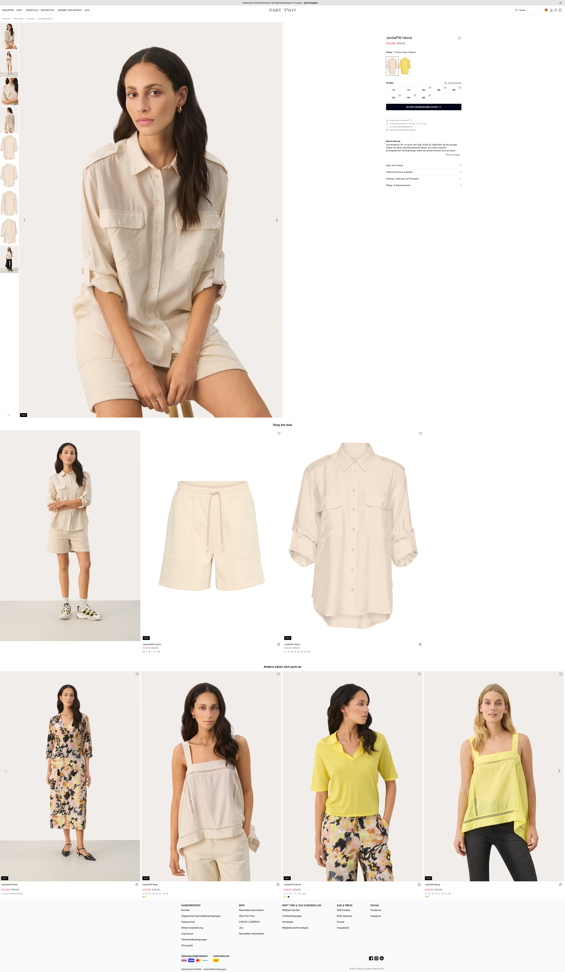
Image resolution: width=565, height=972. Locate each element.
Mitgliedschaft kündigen (295, 927)
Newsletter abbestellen (251, 933)
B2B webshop (344, 915)
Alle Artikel (18, 19)
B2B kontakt (343, 910)
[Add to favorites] (460, 38)
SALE (87, 10)
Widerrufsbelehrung (192, 927)
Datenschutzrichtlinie (191, 969)
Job (241, 927)
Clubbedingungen (292, 915)
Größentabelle (454, 83)
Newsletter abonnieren (251, 910)
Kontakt (185, 910)
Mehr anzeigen (453, 154)
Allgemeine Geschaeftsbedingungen (201, 915)
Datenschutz (188, 921)
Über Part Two (247, 915)
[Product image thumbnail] (9, 35)
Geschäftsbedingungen (215, 969)
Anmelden (287, 921)
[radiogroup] (423, 93)
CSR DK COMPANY (249, 921)
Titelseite (6, 19)
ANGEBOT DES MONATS (70, 10)
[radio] (393, 90)
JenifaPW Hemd (45, 19)
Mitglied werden (291, 910)
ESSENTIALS (32, 10)
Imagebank (343, 927)
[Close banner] (560, 3)
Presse (340, 921)
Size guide (187, 945)
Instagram (375, 915)
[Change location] (546, 10)
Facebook (375, 910)
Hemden (30, 19)
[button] (423, 165)
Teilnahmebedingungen (194, 939)
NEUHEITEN (8, 10)
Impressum (187, 933)
